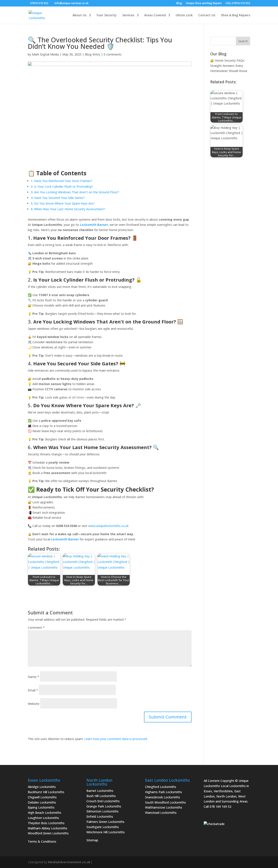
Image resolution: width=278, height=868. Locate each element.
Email (33, 690)
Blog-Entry (92, 54)
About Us (79, 15)
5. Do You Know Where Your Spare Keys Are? (63, 203)
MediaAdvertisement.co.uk (69, 862)
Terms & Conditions (42, 841)
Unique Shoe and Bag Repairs (204, 3)
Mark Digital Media (45, 54)
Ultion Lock (184, 15)
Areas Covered (155, 15)
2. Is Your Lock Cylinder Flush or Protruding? (62, 186)
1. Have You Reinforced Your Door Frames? (61, 181)
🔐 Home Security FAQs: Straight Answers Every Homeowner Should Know (228, 65)
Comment (36, 627)
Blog (179, 3)
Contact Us (206, 15)
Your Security (106, 15)
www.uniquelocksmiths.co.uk (108, 526)
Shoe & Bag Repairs (235, 15)
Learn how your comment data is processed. (116, 739)
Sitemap (92, 840)
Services (128, 15)
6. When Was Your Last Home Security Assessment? (68, 209)
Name (33, 677)
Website (33, 704)
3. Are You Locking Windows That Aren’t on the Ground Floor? (75, 192)
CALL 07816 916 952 (238, 3)
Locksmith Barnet (94, 225)
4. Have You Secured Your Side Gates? (58, 198)
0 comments (113, 54)
